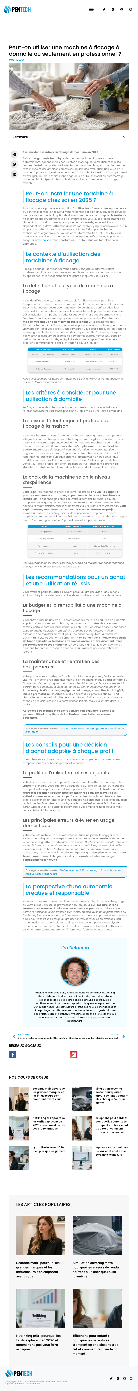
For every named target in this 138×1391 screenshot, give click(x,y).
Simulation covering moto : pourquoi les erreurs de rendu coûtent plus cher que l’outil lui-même (111, 1095)
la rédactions (33, 1383)
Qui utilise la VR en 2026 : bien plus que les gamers (49, 1149)
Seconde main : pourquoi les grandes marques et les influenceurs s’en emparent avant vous (49, 1094)
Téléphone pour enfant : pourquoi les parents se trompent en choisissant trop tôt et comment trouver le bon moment (111, 1125)
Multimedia (16, 60)
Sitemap (19, 1383)
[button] (91, 9)
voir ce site (44, 240)
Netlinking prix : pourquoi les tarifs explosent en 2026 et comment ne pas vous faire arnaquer (49, 1123)
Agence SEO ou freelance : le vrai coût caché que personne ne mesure (111, 1151)
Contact (50, 1381)
